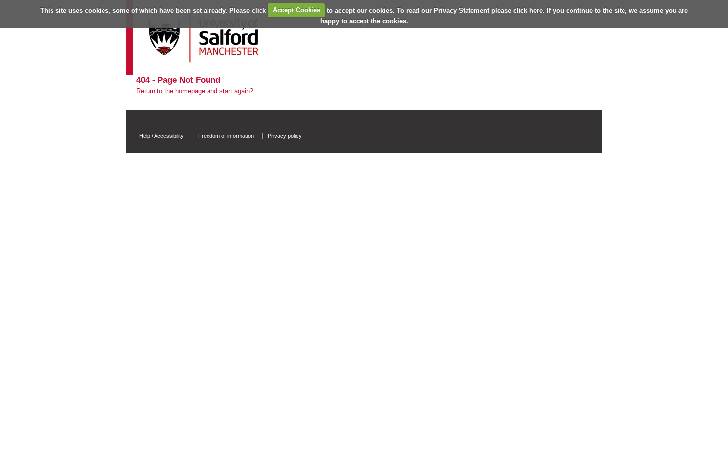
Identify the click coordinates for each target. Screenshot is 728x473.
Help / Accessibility (161, 136)
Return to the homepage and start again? (194, 91)
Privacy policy (285, 136)
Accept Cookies (296, 10)
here (536, 10)
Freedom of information (226, 136)
